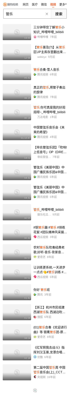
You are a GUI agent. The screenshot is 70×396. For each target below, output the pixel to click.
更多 (62, 4)
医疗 (35, 4)
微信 (44, 4)
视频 (53, 4)
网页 (26, 4)
